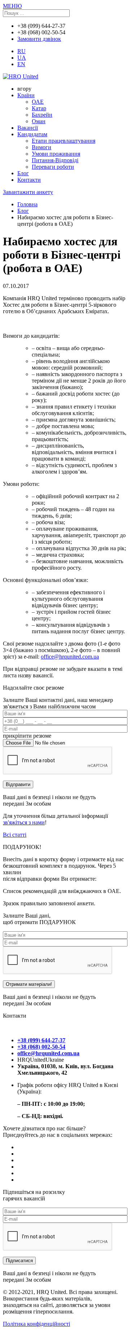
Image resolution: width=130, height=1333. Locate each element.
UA (21, 58)
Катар (39, 108)
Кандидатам (32, 134)
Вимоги (41, 147)
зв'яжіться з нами (24, 822)
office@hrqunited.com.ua (70, 656)
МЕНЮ (12, 6)
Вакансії (27, 128)
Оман (39, 121)
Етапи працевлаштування (63, 141)
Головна (27, 204)
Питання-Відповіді (55, 160)
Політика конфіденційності (36, 1324)
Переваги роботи (53, 167)
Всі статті (14, 835)
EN (21, 64)
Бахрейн (42, 115)
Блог (23, 173)
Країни (26, 95)
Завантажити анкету (28, 192)
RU (21, 51)
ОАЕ (38, 102)
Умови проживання (56, 154)
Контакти (29, 180)
